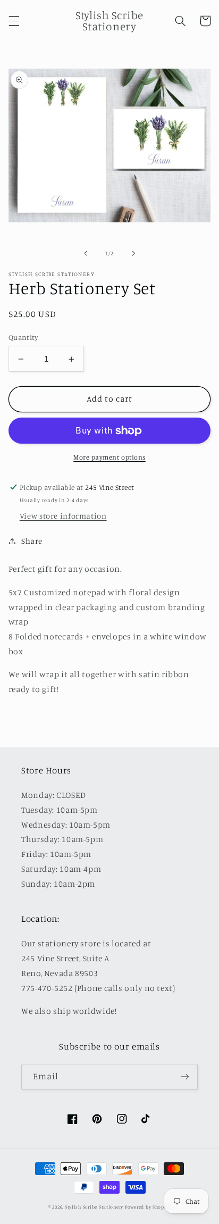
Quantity (23, 337)
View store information (63, 515)
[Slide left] (85, 253)
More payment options (109, 457)
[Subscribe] (185, 1077)
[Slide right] (133, 253)
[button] (14, 21)
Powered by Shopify (148, 1207)
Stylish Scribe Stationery (95, 1207)
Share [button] (32, 540)
